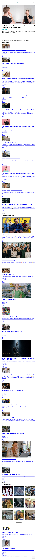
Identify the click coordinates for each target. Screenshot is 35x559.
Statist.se (5, 556)
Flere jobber (3, 213)
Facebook (3, 556)
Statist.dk (8, 556)
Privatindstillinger (25, 556)
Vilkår (21, 556)
